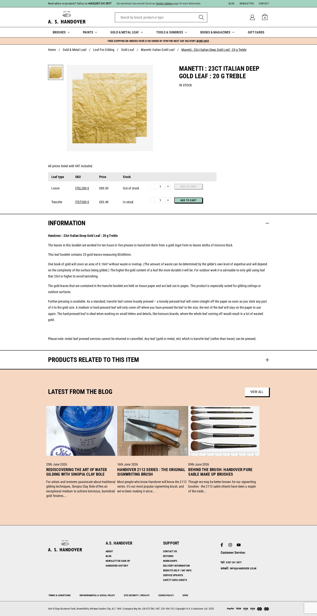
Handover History (117, 565)
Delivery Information (176, 565)
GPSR (185, 595)
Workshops (170, 560)
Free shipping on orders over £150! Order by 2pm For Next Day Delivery (158, 40)
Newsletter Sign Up (118, 560)
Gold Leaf (127, 50)
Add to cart (188, 200)
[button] (68, 32)
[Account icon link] (255, 17)
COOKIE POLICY (166, 595)
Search (201, 17)
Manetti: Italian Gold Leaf (158, 50)
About (109, 551)
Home (52, 50)
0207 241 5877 (234, 562)
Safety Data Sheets (175, 580)
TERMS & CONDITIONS (59, 595)
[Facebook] (222, 545)
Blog (109, 556)
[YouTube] (239, 545)
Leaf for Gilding (103, 50)
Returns (168, 556)
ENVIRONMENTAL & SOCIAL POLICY (97, 595)
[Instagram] (230, 545)
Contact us (170, 551)
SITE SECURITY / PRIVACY (137, 595)
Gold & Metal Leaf (74, 50)
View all (256, 392)
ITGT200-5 (82, 202)
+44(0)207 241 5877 (100, 3)
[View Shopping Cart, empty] (265, 17)
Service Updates (173, 575)
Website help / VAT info (177, 570)
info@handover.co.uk (243, 568)
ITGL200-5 (82, 188)
